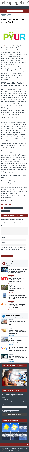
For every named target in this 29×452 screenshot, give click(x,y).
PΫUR (20, 208)
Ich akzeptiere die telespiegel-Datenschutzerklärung (10, 410)
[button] (27, 7)
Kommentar (4, 226)
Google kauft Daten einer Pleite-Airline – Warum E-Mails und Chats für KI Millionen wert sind (17, 349)
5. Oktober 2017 (4, 25)
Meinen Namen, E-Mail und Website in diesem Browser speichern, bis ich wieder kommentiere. (14, 250)
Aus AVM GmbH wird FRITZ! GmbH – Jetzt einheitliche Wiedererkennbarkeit (16, 279)
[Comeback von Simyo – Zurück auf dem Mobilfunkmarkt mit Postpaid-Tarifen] (4, 304)
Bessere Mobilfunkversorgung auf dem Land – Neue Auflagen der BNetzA (17, 297)
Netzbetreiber (13, 208)
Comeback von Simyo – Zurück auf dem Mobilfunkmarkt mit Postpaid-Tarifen (17, 305)
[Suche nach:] (15, 11)
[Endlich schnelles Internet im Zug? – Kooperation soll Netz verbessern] (4, 287)
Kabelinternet (5, 120)
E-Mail (3, 243)
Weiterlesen (11, 275)
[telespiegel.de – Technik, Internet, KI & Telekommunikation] (14, 3)
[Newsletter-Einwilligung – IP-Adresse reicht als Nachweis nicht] (4, 321)
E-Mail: (3, 404)
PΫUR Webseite (6, 204)
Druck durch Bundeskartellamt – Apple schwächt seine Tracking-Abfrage (17, 340)
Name (3, 238)
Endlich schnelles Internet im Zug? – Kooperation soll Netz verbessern (17, 288)
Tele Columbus (6, 46)
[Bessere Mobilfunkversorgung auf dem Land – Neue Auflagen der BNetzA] (4, 295)
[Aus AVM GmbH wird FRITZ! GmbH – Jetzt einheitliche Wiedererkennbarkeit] (4, 278)
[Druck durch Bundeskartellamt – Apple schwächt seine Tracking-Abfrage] (4, 339)
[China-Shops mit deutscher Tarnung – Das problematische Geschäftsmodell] (4, 330)
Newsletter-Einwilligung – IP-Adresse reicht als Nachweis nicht (16, 323)
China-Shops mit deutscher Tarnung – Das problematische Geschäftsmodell (17, 331)
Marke (6, 208)
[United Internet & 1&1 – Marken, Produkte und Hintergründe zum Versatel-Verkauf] (4, 269)
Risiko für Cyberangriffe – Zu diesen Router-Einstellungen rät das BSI (17, 357)
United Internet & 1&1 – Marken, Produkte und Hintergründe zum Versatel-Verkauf (18, 271)
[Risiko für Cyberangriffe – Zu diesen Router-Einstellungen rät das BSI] (4, 356)
